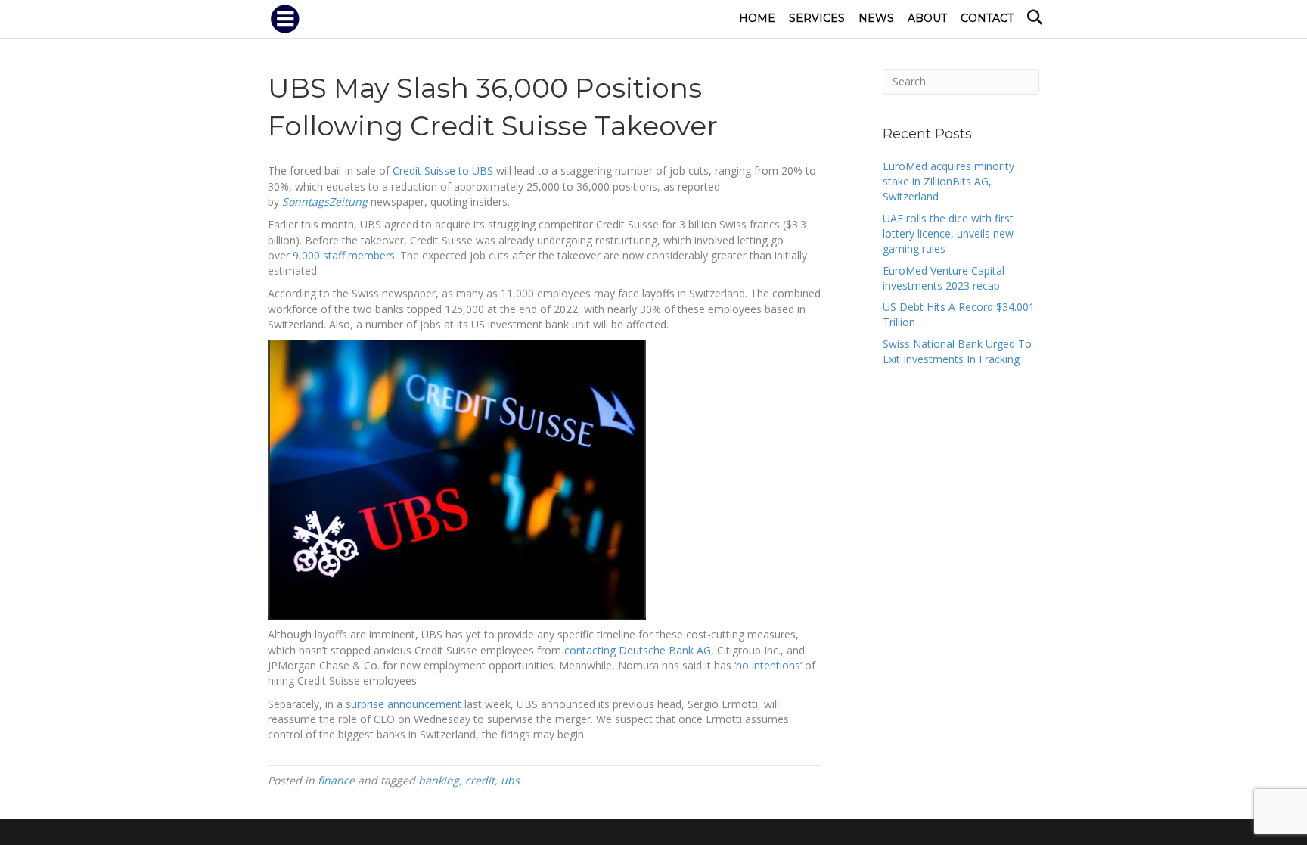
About (927, 18)
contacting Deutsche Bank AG (637, 650)
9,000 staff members (344, 255)
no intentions (768, 665)
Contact (987, 18)
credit (480, 780)
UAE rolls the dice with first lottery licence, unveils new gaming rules (948, 233)
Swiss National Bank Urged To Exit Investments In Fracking (957, 351)
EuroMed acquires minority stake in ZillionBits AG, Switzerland (948, 181)
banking (438, 780)
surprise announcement (403, 704)
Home (757, 18)
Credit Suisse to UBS (444, 170)
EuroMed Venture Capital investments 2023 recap (943, 278)
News (876, 18)
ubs (510, 780)
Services (817, 18)
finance (336, 780)
